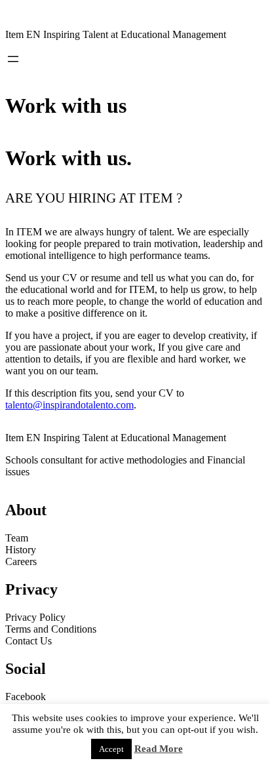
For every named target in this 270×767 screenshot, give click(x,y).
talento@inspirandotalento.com (69, 404)
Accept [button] (111, 749)
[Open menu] (13, 59)
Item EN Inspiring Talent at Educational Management (115, 34)
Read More (158, 748)
